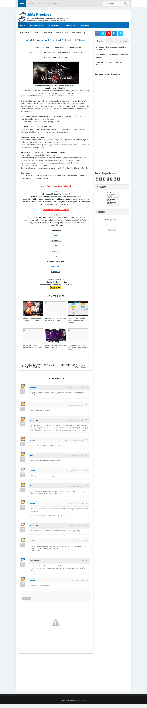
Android (45, 47)
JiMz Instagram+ (55, 25)
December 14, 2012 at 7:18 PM (75, 420)
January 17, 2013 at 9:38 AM (76, 455)
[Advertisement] (102, 15)
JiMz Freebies (39, 14)
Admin (32, 405)
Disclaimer (53, 3)
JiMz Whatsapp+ (36, 25)
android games (57, 47)
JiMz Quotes (71, 25)
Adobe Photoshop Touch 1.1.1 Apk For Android (32, 319)
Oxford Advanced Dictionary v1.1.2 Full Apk (32, 346)
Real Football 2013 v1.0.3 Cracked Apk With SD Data (39, 366)
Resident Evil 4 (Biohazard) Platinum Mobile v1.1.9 (55, 319)
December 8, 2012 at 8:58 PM (75, 405)
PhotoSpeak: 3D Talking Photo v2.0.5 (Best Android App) (78, 347)
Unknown (34, 420)
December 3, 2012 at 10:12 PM (75, 387)
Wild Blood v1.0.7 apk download (42, 52)
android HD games (74, 47)
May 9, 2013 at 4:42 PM (77, 580)
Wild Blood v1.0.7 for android (55, 57)
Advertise (42, 3)
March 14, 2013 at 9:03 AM (76, 525)
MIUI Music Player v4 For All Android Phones (55, 346)
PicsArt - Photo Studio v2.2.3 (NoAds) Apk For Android (76, 320)
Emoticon (26, 598)
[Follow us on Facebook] (97, 33)
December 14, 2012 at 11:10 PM (74, 440)
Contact (31, 3)
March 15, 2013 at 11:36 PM (76, 541)
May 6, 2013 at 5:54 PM (77, 561)
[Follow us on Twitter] (103, 33)
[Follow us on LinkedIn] (114, 33)
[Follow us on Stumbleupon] (120, 33)
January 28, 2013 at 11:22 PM (75, 503)
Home (22, 3)
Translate (85, 25)
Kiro (31, 455)
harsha (33, 387)
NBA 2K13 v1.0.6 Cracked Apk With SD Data (73, 366)
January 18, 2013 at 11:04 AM (75, 471)
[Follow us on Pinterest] (108, 33)
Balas (22, 391)
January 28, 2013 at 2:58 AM (76, 486)
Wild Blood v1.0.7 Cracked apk (70, 52)
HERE (56, 235)
